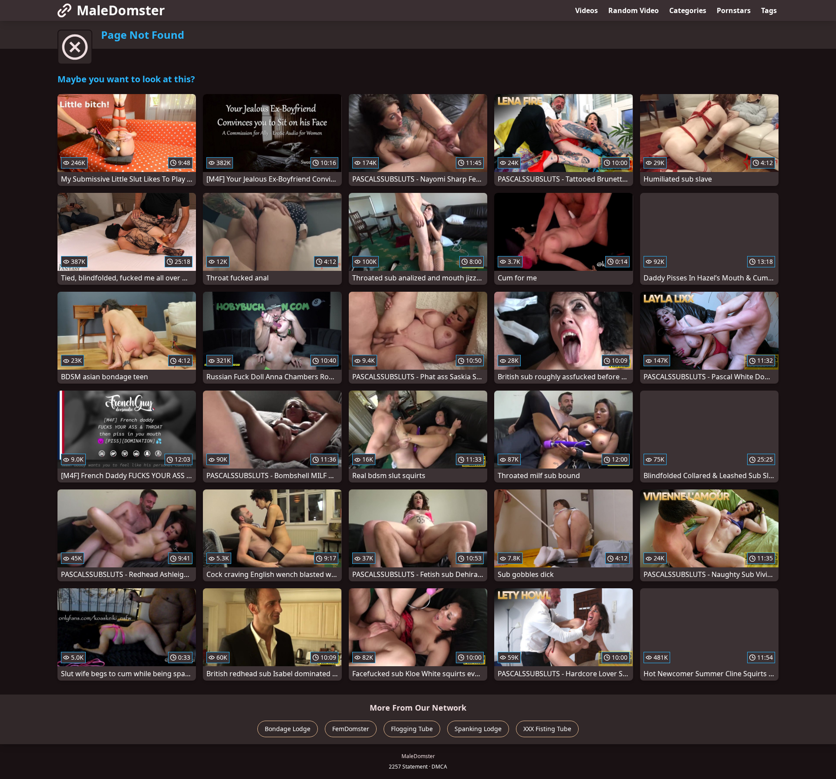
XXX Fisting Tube (547, 729)
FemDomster (350, 729)
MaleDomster (121, 10)
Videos (586, 10)
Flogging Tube (412, 729)
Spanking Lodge (478, 729)
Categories (687, 10)
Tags (769, 10)
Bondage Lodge (287, 729)
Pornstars (734, 10)
